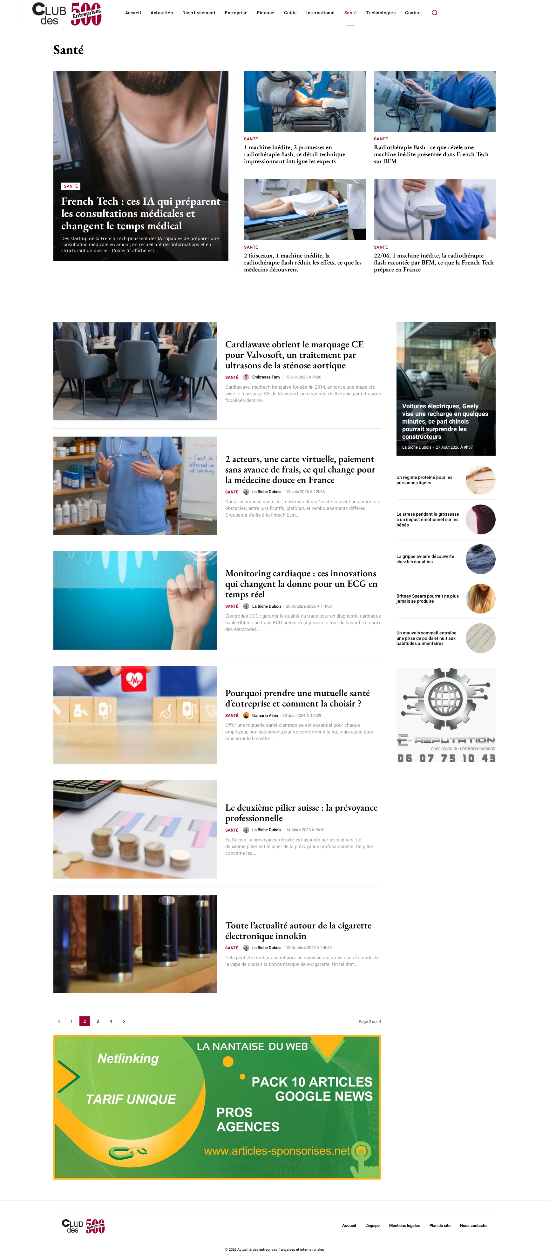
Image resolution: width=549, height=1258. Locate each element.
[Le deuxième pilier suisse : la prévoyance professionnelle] (135, 829)
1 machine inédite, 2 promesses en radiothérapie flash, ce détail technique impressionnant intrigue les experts (294, 154)
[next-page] (124, 1021)
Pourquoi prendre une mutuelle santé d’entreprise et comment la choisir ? (297, 697)
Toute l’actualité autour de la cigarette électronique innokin (298, 930)
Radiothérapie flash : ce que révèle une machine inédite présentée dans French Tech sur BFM (431, 154)
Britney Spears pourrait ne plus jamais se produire (427, 598)
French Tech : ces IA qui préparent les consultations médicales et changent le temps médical (140, 213)
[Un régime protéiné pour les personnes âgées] (481, 480)
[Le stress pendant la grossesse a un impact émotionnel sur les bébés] (481, 519)
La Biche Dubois (266, 491)
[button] (435, 13)
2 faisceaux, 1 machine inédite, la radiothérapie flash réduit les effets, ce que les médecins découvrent (303, 262)
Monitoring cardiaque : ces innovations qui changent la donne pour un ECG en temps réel (301, 583)
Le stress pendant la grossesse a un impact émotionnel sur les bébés (427, 519)
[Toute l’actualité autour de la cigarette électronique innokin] (135, 944)
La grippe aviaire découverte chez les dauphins (425, 559)
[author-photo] (247, 377)
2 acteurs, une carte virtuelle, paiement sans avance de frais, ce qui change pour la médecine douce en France (300, 469)
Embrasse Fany (266, 377)
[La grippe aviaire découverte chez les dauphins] (481, 559)
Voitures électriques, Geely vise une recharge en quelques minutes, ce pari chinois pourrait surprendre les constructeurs (445, 421)
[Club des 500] (66, 14)
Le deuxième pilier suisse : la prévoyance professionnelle (301, 812)
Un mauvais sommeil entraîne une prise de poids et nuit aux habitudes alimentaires (426, 638)
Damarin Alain (265, 715)
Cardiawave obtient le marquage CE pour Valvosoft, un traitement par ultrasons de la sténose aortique (294, 354)
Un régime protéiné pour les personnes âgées (424, 480)
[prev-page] (58, 1021)
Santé (71, 186)
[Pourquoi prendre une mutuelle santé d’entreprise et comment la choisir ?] (135, 715)
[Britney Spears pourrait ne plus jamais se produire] (481, 599)
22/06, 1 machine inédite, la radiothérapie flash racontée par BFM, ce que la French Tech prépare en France (434, 262)
